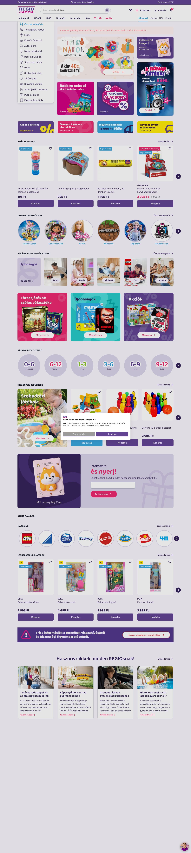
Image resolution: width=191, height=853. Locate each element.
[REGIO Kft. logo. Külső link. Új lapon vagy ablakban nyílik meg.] (65, 416)
